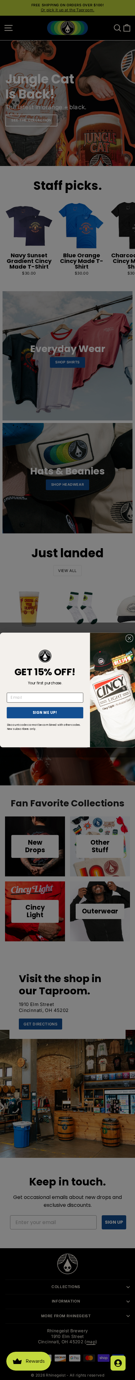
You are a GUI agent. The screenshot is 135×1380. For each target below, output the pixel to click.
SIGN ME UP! (45, 712)
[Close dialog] (129, 638)
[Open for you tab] (118, 1363)
